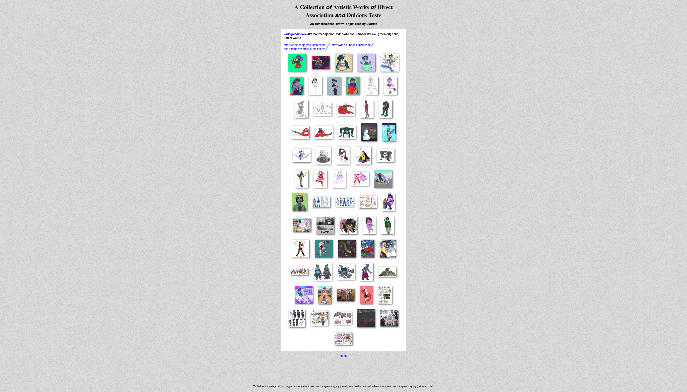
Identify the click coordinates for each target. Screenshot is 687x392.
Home (343, 356)
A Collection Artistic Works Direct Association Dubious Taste (343, 11)
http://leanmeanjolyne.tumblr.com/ (305, 45)
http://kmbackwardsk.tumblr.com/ (304, 49)
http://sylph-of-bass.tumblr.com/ (351, 45)
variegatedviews (295, 34)
